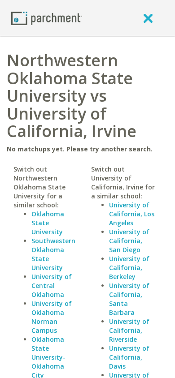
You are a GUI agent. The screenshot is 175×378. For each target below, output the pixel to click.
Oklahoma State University (47, 223)
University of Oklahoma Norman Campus (51, 317)
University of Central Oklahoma (51, 285)
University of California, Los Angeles (131, 214)
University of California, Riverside (129, 330)
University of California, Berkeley (129, 267)
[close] (148, 18)
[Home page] (46, 17)
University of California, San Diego (129, 241)
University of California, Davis (129, 357)
